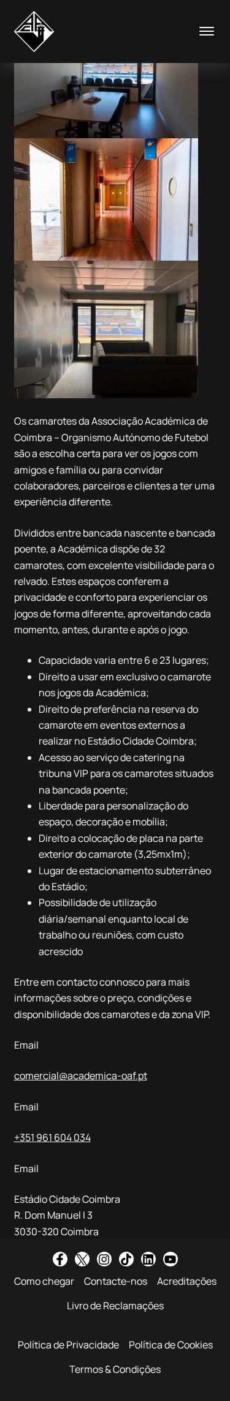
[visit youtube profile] (170, 1259)
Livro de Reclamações (115, 1305)
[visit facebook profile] (60, 1259)
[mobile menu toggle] (206, 31)
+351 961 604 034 (52, 1137)
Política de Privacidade (68, 1344)
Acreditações (187, 1281)
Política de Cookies (171, 1344)
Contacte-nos (115, 1281)
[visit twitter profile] (82, 1259)
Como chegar (44, 1281)
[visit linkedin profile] (148, 1259)
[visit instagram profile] (104, 1259)
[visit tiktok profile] (126, 1259)
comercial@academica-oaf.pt (80, 1075)
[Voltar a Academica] (34, 31)
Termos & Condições (115, 1369)
